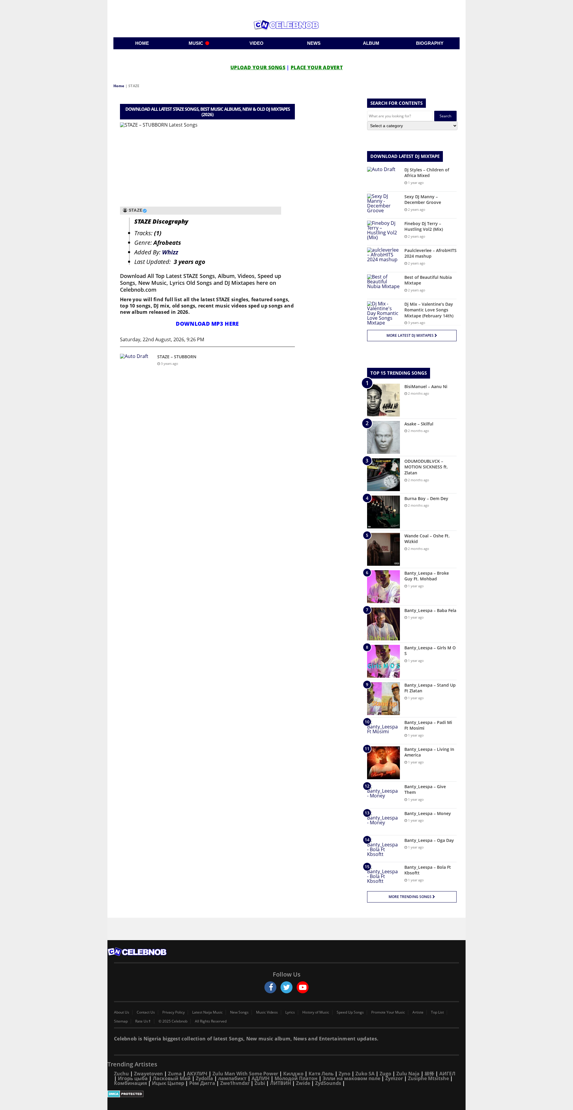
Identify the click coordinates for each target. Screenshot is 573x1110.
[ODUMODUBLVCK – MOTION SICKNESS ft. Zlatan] (383, 474)
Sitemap (121, 1021)
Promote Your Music (388, 1012)
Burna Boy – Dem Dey (426, 498)
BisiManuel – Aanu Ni (425, 386)
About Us (121, 1012)
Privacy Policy (173, 1012)
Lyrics (290, 1012)
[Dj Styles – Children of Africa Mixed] (383, 178)
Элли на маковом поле (351, 1078)
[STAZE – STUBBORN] (136, 365)
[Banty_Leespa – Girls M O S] (383, 661)
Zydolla (204, 1078)
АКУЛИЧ (197, 1073)
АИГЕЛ (447, 1073)
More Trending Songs (410, 896)
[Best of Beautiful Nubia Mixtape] (383, 285)
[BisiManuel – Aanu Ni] (383, 400)
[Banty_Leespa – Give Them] (383, 795)
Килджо (293, 1073)
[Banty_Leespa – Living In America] (383, 762)
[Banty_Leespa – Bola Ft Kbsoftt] (383, 875)
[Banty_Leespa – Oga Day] (383, 848)
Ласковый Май (172, 1078)
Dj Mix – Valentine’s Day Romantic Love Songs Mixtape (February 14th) (428, 310)
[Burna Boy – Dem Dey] (383, 512)
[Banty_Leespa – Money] (383, 822)
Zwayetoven (148, 1073)
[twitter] (286, 987)
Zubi (260, 1083)
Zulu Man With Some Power (245, 1073)
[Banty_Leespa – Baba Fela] (383, 624)
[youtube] (303, 987)
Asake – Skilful (418, 424)
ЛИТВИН (280, 1083)
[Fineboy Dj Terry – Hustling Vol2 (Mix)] (383, 232)
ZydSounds (328, 1083)
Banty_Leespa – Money (427, 813)
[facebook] (270, 987)
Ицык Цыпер (168, 1083)
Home (118, 85)
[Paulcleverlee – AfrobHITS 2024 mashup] (383, 258)
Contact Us (146, 1012)
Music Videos (267, 1012)
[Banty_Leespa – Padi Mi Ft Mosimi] (383, 730)
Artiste (417, 1012)
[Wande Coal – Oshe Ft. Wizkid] (383, 549)
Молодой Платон (296, 1078)
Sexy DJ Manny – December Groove (422, 199)
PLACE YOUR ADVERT (317, 67)
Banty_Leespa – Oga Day (429, 840)
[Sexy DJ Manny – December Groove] (383, 205)
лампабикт (232, 1078)
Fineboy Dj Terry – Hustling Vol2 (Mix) (423, 226)
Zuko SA (365, 1073)
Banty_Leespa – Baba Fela (430, 610)
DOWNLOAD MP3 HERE (207, 323)
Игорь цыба (133, 1078)
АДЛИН (260, 1078)
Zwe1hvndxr (234, 1083)
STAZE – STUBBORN (176, 356)
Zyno (344, 1073)
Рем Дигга (202, 1083)
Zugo (385, 1073)
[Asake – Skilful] (383, 437)
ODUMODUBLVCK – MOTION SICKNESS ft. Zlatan (426, 467)
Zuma (175, 1073)
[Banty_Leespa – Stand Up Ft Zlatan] (383, 698)
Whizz (170, 252)
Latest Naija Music (207, 1012)
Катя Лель (321, 1073)
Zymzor (394, 1078)
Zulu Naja (408, 1073)
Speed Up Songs (350, 1012)
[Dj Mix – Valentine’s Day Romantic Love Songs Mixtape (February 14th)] (383, 313)
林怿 (429, 1073)
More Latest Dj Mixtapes (410, 335)
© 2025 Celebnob (172, 1021)
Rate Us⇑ (143, 1021)
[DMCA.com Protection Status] (286, 1093)
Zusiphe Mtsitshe (428, 1078)
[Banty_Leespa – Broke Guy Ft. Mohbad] (383, 586)
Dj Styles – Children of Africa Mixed (426, 173)
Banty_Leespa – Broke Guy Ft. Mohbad (426, 576)
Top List (437, 1012)
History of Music (315, 1012)
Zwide (303, 1083)
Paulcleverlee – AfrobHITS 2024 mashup (430, 253)
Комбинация (130, 1083)
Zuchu (121, 1073)
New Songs (239, 1012)
